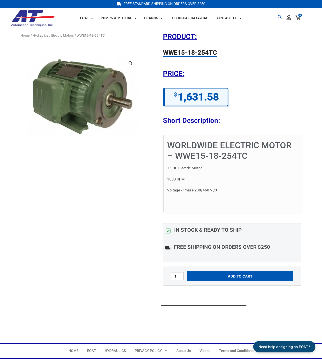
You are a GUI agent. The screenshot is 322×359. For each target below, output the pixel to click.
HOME (73, 351)
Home (25, 35)
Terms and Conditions (236, 351)
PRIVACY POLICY (148, 351)
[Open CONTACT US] (240, 18)
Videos (205, 351)
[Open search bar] (280, 17)
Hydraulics (40, 35)
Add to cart (240, 276)
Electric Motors (62, 35)
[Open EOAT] (92, 18)
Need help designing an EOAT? (284, 347)
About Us (183, 351)
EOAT (91, 351)
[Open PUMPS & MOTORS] (135, 18)
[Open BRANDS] (161, 18)
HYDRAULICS (115, 351)
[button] (130, 63)
